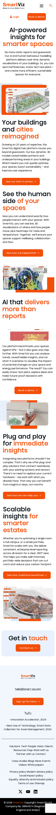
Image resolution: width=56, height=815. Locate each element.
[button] (41, 5)
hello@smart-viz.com (28, 689)
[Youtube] (28, 791)
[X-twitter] (20, 791)
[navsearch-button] (51, 6)
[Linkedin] (35, 791)
